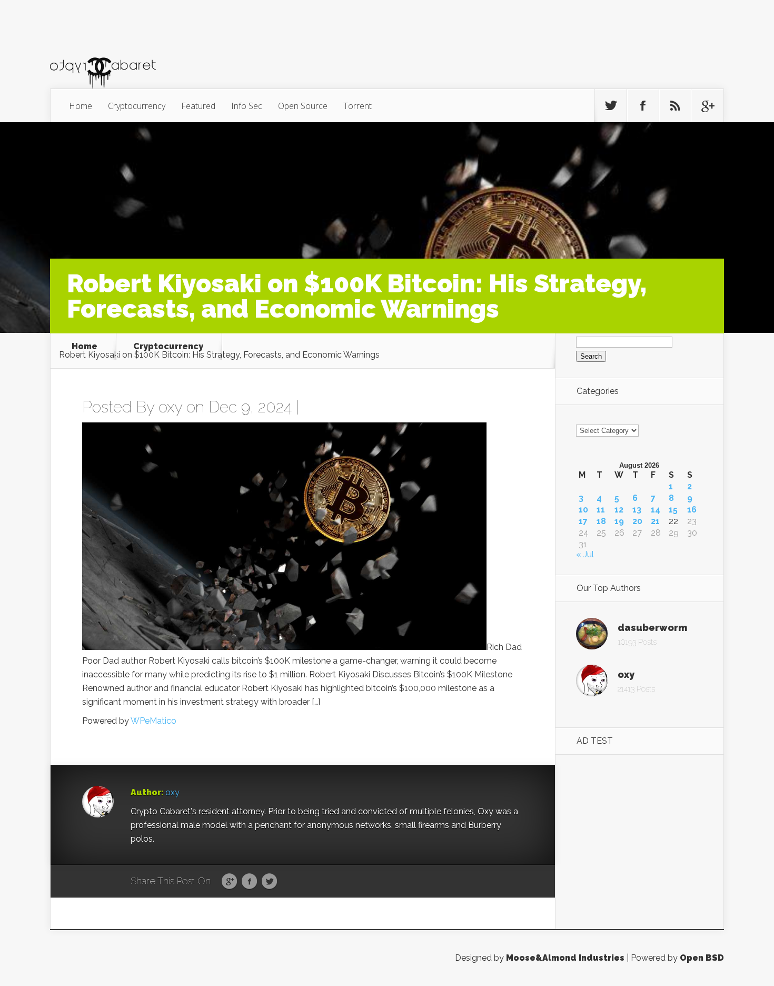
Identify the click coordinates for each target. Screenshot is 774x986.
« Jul (585, 554)
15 (673, 510)
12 (618, 510)
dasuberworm (652, 627)
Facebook (249, 881)
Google (229, 881)
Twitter (269, 881)
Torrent (357, 106)
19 (619, 521)
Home (80, 106)
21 (655, 521)
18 (601, 521)
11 (601, 510)
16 (692, 510)
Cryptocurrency (136, 106)
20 (637, 521)
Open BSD (702, 958)
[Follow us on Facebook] (643, 106)
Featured (198, 106)
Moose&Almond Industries (565, 958)
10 (583, 510)
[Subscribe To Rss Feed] (675, 106)
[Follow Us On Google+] (707, 106)
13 (636, 510)
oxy (170, 407)
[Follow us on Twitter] (611, 106)
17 (583, 521)
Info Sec (246, 106)
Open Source (303, 106)
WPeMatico (153, 721)
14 (655, 510)
